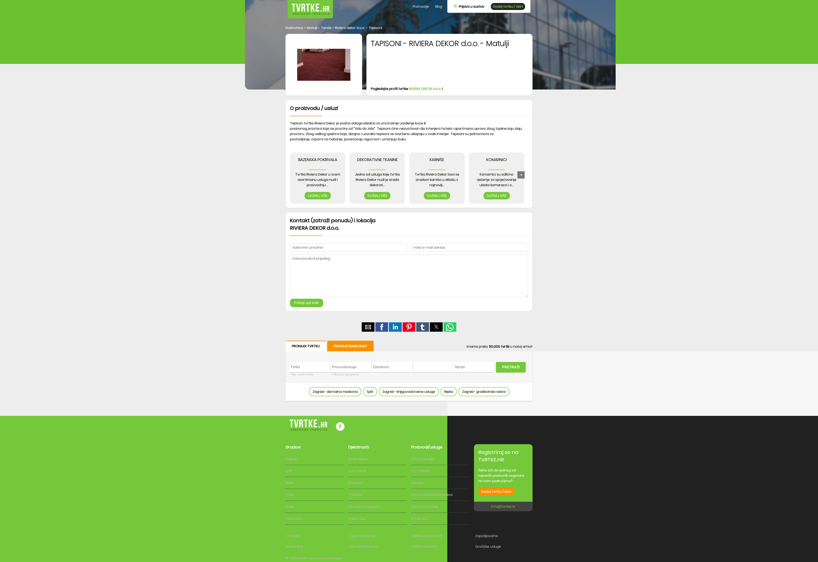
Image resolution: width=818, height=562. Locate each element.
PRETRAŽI (511, 367)
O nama (293, 535)
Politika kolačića (425, 546)
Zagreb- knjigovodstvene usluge (408, 391)
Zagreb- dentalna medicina (335, 391)
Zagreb (291, 459)
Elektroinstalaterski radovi (432, 494)
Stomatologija (422, 459)
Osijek (290, 494)
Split (370, 391)
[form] (409, 371)
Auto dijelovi (358, 459)
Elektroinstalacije (424, 506)
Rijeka (448, 391)
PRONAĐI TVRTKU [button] (306, 346)
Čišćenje (355, 494)
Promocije (421, 6)
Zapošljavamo (486, 535)
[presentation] (521, 175)
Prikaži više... (294, 518)
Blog (438, 6)
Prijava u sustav (470, 6)
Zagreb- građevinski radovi (484, 391)
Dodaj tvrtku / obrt (508, 6)
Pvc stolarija (421, 470)
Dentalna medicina (363, 506)
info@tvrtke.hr (503, 506)
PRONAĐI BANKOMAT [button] (350, 346)
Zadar (290, 506)
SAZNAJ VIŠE (318, 195)
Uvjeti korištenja (362, 535)
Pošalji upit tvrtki (306, 303)
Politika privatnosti (427, 535)
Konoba (417, 482)
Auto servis (357, 470)
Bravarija (355, 482)
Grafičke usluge (488, 546)
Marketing (295, 546)
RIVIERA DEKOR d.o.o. (425, 88)
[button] (368, 327)
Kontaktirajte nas (363, 546)
